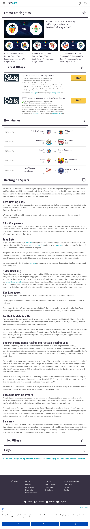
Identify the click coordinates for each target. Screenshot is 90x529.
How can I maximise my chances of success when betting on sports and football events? (45, 458)
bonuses (59, 245)
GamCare (66, 490)
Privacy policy (84, 507)
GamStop (66, 487)
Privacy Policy (49, 487)
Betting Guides (29, 487)
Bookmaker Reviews (31, 493)
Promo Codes (29, 490)
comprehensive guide (14, 282)
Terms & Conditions (50, 485)
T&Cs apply (34, 93)
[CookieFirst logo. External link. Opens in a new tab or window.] (3, 509)
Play (78, 78)
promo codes (38, 245)
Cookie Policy (49, 490)
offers (31, 245)
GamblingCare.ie (55, 93)
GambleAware (68, 485)
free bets (29, 242)
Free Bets (28, 485)
